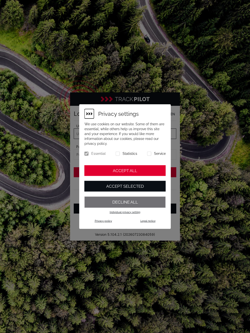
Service (160, 154)
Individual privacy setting (125, 212)
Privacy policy (103, 221)
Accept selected (125, 186)
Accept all (125, 170)
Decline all (125, 202)
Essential (98, 154)
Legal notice (148, 221)
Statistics (130, 154)
